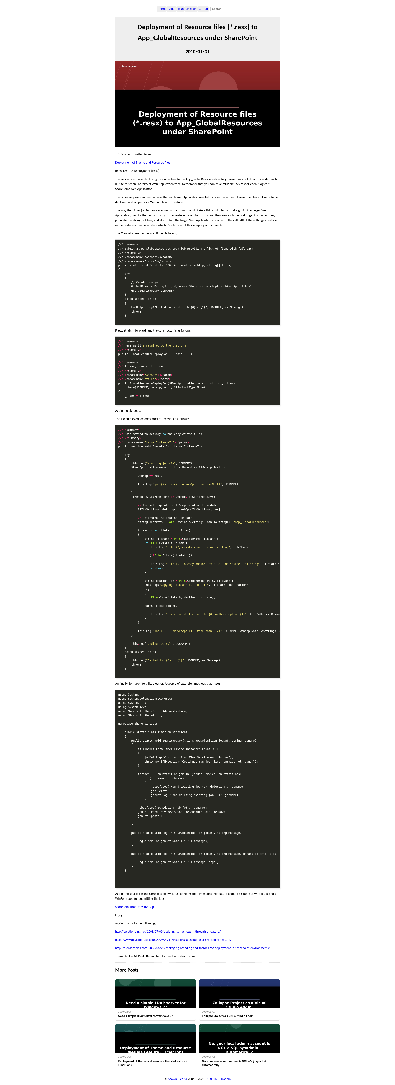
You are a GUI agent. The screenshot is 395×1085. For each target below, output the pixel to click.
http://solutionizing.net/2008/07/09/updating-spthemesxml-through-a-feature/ (168, 931)
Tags (181, 9)
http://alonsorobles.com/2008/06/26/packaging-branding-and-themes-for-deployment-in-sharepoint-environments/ (192, 948)
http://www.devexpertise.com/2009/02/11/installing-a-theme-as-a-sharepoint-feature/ (173, 940)
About (171, 9)
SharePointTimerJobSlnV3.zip (134, 907)
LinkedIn (191, 9)
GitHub (203, 9)
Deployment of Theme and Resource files (142, 163)
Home (162, 9)
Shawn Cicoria (177, 1079)
